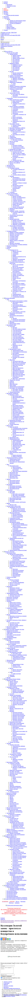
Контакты (6, 16)
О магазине (6, 18)
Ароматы (17, 902)
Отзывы (6, 30)
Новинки (6, 10)
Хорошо (25, 993)
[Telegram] (10, 939)
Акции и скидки (8, 981)
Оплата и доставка (8, 985)
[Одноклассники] (3, 939)
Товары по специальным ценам (18, 20)
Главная (6, 1)
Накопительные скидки (16, 22)
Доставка (6, 14)
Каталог (6, 3)
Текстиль (11, 902)
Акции (8, 19)
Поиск (2, 36)
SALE (5, 8)
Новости (6, 984)
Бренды (5, 11)
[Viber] (6, 939)
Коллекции (9, 4)
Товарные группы (11, 5)
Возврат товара (10, 27)
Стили (8, 7)
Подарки (6, 12)
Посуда (17, 901)
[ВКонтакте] (1, 939)
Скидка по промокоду (15, 23)
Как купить (9, 26)
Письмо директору (11, 28)
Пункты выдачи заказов (13, 15)
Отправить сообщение (6, 976)
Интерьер (23, 901)
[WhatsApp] (8, 939)
